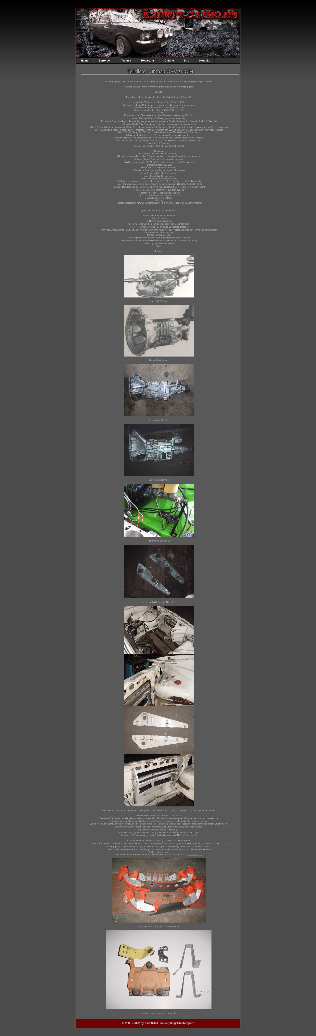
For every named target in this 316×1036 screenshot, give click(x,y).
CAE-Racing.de (188, 835)
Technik (126, 60)
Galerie (169, 60)
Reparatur (147, 60)
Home (84, 60)
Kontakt (204, 60)
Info (186, 60)
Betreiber (105, 60)
